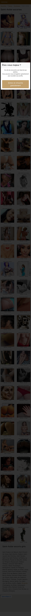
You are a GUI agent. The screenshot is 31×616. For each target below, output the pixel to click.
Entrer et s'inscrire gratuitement (15, 84)
